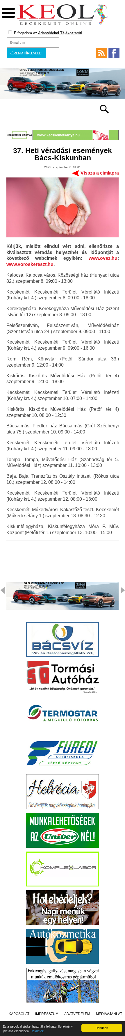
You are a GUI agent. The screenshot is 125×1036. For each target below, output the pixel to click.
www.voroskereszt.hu (29, 264)
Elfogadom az (47, 33)
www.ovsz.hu (103, 258)
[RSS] (101, 53)
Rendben (102, 1028)
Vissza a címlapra (100, 172)
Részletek (37, 1031)
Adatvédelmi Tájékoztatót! (60, 33)
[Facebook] (113, 53)
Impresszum (46, 1014)
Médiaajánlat (109, 1014)
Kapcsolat (19, 1014)
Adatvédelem (77, 1014)
